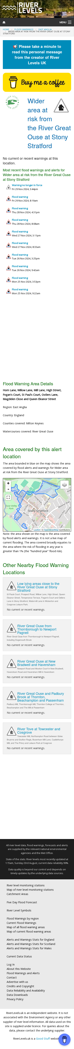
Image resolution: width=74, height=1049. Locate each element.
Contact (12, 977)
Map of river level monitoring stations (30, 889)
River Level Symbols (19, 910)
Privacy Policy (15, 999)
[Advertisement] (37, 339)
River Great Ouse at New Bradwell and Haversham (36, 663)
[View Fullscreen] (8, 497)
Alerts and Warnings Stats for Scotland (31, 944)
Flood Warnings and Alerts (23, 973)
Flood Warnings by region (23, 918)
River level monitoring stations (26, 885)
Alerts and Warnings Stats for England (30, 939)
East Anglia (45, 29)
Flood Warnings (23, 29)
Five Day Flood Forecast (22, 902)
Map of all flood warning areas (26, 927)
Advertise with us (17, 982)
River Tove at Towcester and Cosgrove (38, 730)
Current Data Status (19, 956)
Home (6, 29)
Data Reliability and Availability (26, 990)
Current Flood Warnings (21, 923)
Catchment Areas (17, 894)
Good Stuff (43, 1038)
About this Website (19, 969)
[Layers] (64, 484)
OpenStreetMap (51, 529)
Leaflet (37, 529)
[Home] (28, 22)
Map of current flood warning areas (29, 931)
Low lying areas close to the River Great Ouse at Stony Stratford (38, 587)
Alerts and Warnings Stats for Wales (29, 948)
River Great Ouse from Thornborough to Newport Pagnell (36, 629)
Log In (11, 964)
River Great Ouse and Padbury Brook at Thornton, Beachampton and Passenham (40, 697)
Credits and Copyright (20, 986)
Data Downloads (17, 995)
